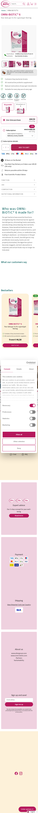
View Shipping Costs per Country (19, 605)
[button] (35, 4)
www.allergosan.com (19, 653)
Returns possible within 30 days (16, 170)
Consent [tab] (7, 369)
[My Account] (28, 4)
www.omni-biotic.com (19, 655)
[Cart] (31, 4)
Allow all (19, 434)
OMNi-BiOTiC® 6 (15, 324)
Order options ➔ (27, 809)
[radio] (19, 120)
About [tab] (31, 369)
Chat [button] (14, 454)
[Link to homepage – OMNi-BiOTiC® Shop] (5, 4)
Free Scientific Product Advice (15, 175)
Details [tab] (19, 369)
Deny (19, 448)
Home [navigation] (3, 10)
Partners (19, 658)
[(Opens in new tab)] (27, 363)
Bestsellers (7, 290)
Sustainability (19, 660)
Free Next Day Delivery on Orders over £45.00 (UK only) (20, 165)
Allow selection (19, 441)
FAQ (26, 454)
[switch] (33, 412)
